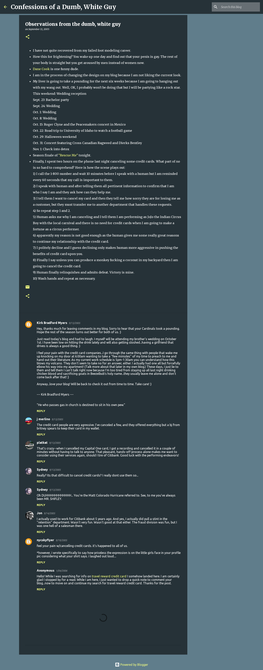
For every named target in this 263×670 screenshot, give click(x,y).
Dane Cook (41, 69)
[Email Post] (27, 288)
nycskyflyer (45, 540)
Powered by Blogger (134, 664)
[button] (27, 37)
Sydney (42, 469)
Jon (39, 513)
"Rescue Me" (68, 155)
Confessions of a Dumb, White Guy (63, 7)
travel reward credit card (109, 576)
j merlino (43, 419)
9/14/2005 (49, 513)
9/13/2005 (74, 323)
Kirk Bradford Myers (52, 323)
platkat (42, 442)
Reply (41, 411)
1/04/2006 (61, 570)
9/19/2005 (61, 540)
